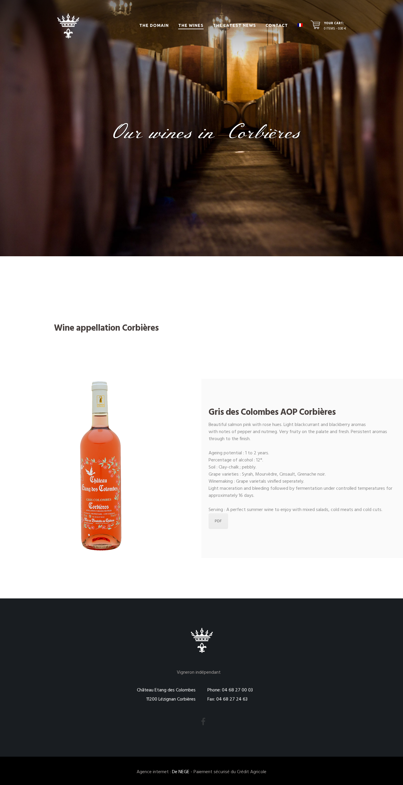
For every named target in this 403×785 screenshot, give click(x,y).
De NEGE (180, 772)
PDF (218, 521)
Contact (277, 25)
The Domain (154, 25)
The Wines (191, 25)
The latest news (234, 25)
